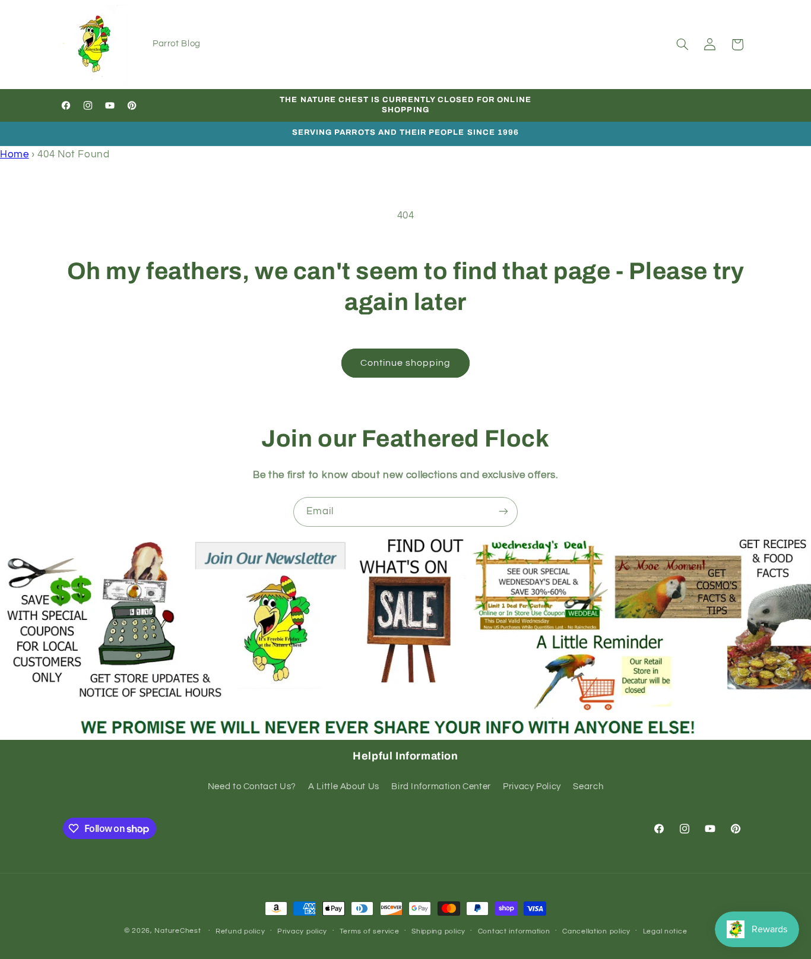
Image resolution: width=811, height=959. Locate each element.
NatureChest (177, 931)
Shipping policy (438, 931)
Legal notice (665, 931)
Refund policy (240, 931)
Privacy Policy (532, 786)
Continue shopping (405, 363)
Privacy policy (302, 931)
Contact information (514, 931)
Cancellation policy (596, 931)
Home (14, 154)
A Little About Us (343, 786)
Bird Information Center (441, 786)
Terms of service (370, 931)
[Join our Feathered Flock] (503, 511)
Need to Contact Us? (252, 786)
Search (588, 786)
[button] (682, 44)
